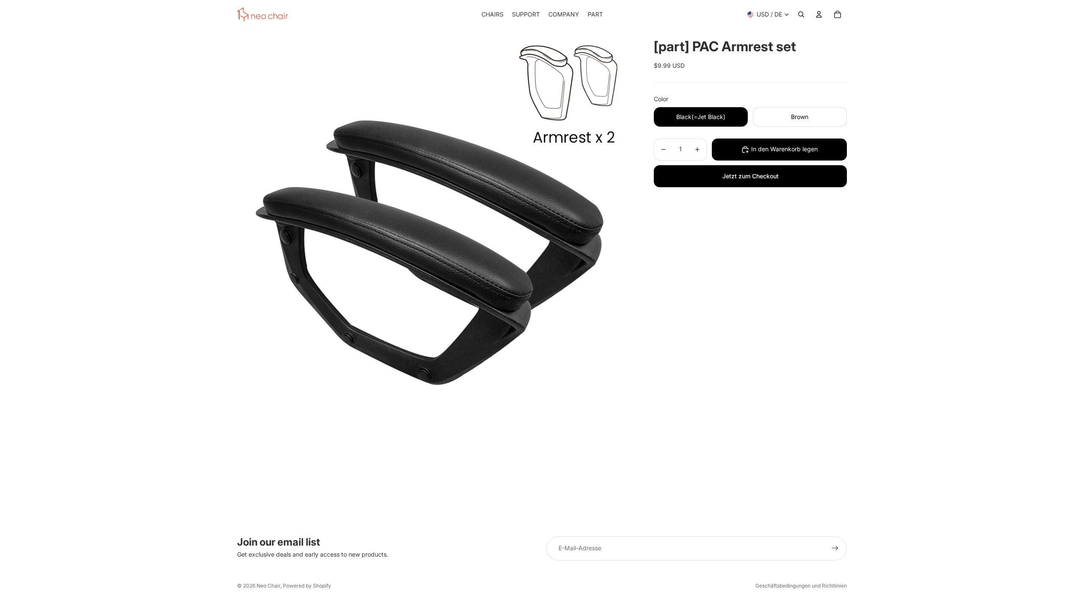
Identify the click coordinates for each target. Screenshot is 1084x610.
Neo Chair (268, 585)
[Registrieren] (835, 548)
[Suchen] (801, 14)
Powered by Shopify (307, 585)
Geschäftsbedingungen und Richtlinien (801, 585)
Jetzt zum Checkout (750, 176)
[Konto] (819, 14)
